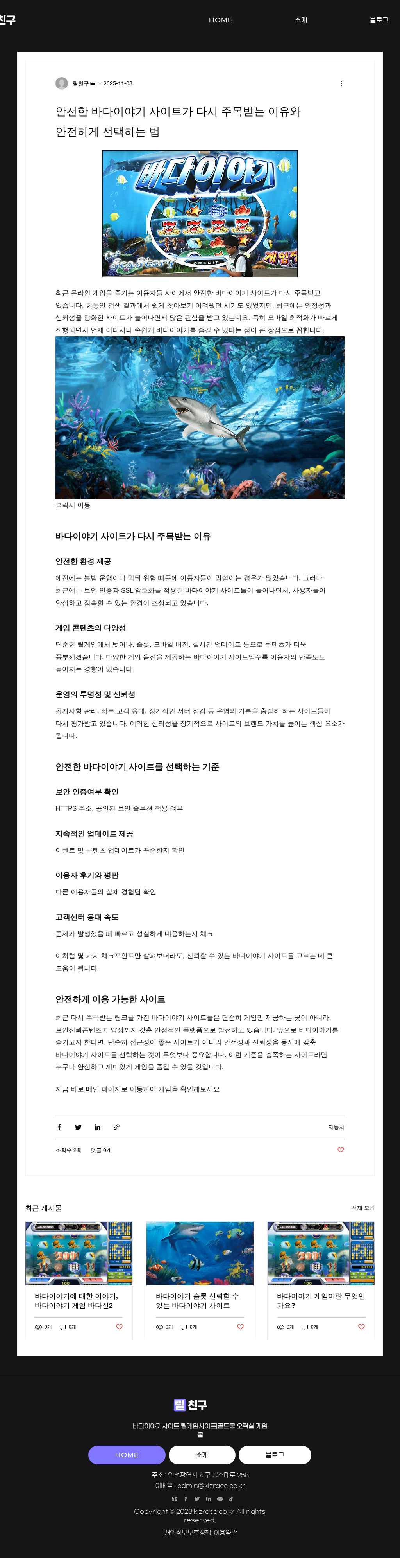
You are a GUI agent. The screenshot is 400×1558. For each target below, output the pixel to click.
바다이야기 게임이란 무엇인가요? (321, 1300)
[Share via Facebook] (59, 1127)
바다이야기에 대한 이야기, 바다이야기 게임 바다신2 (76, 1300)
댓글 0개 (101, 1150)
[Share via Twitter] (78, 1127)
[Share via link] (116, 1127)
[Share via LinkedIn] (97, 1127)
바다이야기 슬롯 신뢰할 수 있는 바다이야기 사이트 (197, 1300)
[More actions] (343, 83)
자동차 (336, 1127)
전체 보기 (363, 1208)
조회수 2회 (68, 1150)
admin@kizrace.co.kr (211, 1485)
